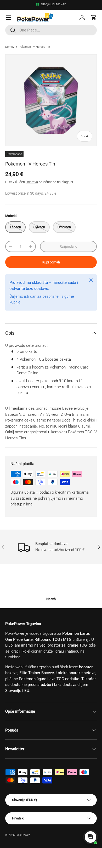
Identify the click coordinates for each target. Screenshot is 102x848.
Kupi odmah (51, 262)
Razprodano (68, 246)
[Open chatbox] (90, 837)
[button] (93, 17)
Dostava (32, 182)
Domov (9, 47)
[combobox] (51, 30)
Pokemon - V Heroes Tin (34, 47)
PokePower (22, 835)
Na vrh (51, 599)
